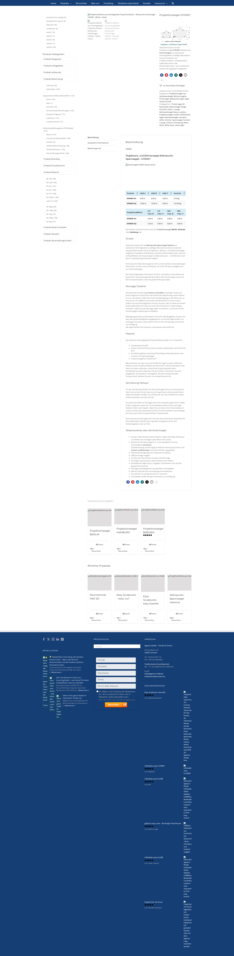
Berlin (174, 229)
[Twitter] (48, 639)
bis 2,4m (51, 182)
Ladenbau (52, 118)
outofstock (52, 28)
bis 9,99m (52, 197)
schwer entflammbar (181, 114)
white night (179, 125)
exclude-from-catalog (56, 17)
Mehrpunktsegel (166, 112)
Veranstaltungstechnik (57, 153)
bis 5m (51, 190)
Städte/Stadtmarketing (57, 146)
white (161, 125)
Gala (49, 103)
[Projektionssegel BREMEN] (153, 516)
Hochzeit (163, 109)
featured (51, 25)
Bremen (181, 229)
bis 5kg (51, 221)
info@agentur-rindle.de (153, 673)
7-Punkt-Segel (176, 104)
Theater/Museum (55, 149)
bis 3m (51, 186)
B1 (184, 104)
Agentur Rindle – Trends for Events (158, 645)
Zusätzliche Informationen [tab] (98, 143)
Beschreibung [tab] (93, 137)
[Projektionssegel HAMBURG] (126, 516)
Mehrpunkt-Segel (177, 99)
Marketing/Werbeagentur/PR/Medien (58, 129)
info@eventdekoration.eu (154, 676)
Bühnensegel (175, 107)
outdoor (182, 112)
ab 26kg (51, 206)
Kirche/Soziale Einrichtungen (60, 110)
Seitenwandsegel (171, 117)
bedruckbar (164, 107)
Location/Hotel (54, 121)
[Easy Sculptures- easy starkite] (153, 583)
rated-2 (50, 36)
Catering (51, 85)
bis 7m (51, 193)
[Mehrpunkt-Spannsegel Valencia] (179, 583)
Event (51, 99)
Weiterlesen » (57, 672)
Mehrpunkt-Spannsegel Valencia (177, 599)
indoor (170, 109)
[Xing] (62, 639)
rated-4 (50, 43)
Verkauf (169, 122)
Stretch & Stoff (165, 101)
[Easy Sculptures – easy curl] (126, 583)
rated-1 (50, 32)
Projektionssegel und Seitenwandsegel (172, 94)
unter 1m (51, 201)
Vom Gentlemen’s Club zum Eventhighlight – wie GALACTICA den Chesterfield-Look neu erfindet (72, 680)
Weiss (186, 122)
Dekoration (53, 89)
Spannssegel (177, 120)
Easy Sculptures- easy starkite (151, 600)
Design (183, 107)
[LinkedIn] (57, 639)
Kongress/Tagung (55, 114)
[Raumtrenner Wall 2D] (99, 583)
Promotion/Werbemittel (58, 138)
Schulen (50, 142)
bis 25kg (51, 218)
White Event (169, 125)
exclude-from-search (56, 21)
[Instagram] (53, 639)
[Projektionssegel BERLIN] (99, 517)
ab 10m (51, 178)
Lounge (177, 109)
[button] (173, 3)
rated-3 (50, 39)
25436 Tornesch (150, 652)
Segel (187, 99)
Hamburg (133, 232)
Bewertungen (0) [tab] (94, 148)
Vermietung (178, 122)
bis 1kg (51, 214)
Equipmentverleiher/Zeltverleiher (58, 95)
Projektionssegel (166, 114)
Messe (176, 112)
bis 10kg (51, 210)
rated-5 (51, 47)
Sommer (168, 120)
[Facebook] (44, 639)
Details (100, 544)
